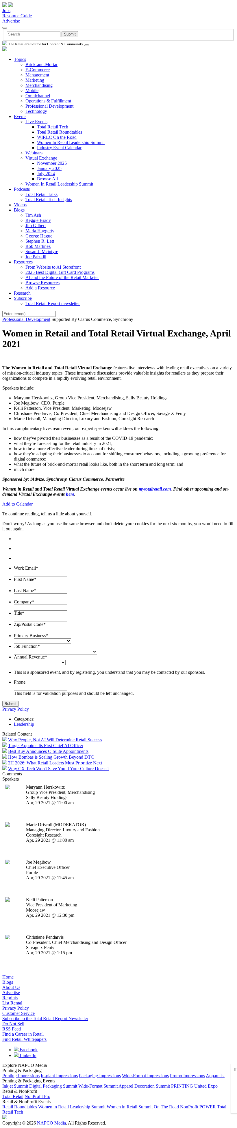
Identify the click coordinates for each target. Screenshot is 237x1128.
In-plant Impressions (59, 1075)
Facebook (28, 1049)
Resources (23, 261)
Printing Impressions (21, 1075)
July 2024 (46, 173)
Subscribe (23, 298)
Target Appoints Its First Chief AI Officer (45, 745)
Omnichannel (37, 95)
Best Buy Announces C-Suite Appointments (48, 751)
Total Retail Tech (52, 126)
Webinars (33, 152)
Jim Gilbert (35, 225)
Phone (19, 682)
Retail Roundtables (19, 1106)
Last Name (25, 590)
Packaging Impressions (100, 1075)
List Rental (12, 1002)
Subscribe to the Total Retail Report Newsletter (45, 1018)
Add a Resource (40, 287)
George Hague (38, 235)
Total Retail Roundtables (59, 132)
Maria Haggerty (39, 230)
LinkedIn (27, 1055)
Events (20, 116)
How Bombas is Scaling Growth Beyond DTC (51, 757)
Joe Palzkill (35, 256)
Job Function (27, 646)
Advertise (11, 20)
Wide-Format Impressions (145, 1075)
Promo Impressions (187, 1075)
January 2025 (49, 168)
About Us (11, 987)
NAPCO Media (51, 1122)
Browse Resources (42, 282)
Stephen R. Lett (39, 241)
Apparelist (215, 1075)
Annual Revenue (30, 656)
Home (8, 976)
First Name (25, 579)
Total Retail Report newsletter (52, 303)
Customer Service (18, 1013)
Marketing (34, 80)
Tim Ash (33, 215)
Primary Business (31, 635)
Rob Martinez (38, 246)
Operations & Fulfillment (48, 100)
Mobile (31, 90)
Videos (20, 204)
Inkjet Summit (15, 1086)
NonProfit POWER (198, 1106)
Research (22, 293)
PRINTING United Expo (194, 1086)
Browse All (47, 178)
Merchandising (39, 85)
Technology (36, 111)
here (70, 494)
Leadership (24, 724)
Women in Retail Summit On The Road (143, 1106)
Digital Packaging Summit (53, 1086)
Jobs (6, 10)
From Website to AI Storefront (53, 267)
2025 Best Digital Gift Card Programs (60, 272)
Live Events (36, 121)
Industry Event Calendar (59, 147)
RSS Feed (11, 1028)
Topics (20, 59)
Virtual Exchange (41, 158)
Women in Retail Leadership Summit (71, 1106)
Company (24, 601)
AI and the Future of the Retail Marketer (62, 277)
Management (37, 74)
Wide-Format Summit (98, 1086)
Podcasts (22, 189)
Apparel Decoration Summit (144, 1086)
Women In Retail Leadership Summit (71, 142)
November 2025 (52, 163)
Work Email (26, 568)
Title (19, 613)
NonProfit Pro (37, 1096)
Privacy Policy (15, 709)
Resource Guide (17, 15)
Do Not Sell (13, 1023)
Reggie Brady (38, 220)
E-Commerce (37, 69)
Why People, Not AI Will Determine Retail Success (55, 739)
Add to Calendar (17, 504)
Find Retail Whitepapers (24, 1039)
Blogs (19, 209)
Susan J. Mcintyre (41, 251)
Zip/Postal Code (30, 624)
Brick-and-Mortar (41, 64)
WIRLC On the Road (57, 137)
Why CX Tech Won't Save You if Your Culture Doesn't (58, 768)
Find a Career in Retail (23, 1034)
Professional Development (49, 106)
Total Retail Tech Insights (48, 199)
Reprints (10, 997)
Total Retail (12, 1096)
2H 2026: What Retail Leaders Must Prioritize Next (55, 762)
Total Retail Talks (41, 194)
